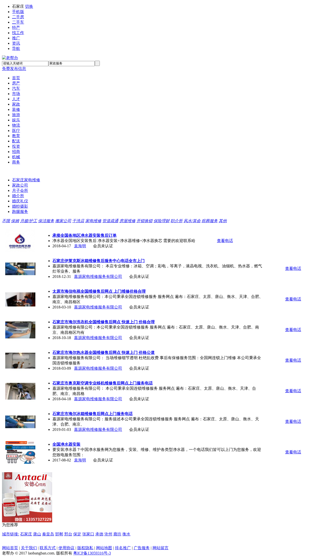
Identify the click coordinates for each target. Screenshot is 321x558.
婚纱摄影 (20, 206)
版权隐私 (85, 548)
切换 (29, 6)
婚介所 (18, 196)
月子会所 (20, 190)
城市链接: (10, 534)
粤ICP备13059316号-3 (92, 553)
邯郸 (59, 534)
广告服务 (142, 548)
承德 (99, 534)
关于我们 (29, 548)
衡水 (126, 534)
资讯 (16, 43)
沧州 (108, 534)
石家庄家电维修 (26, 180)
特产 (16, 27)
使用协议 (66, 548)
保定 (77, 534)
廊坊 (117, 534)
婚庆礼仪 (20, 201)
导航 (16, 48)
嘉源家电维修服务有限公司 (98, 276)
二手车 (18, 22)
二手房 (18, 17)
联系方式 (48, 548)
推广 (16, 38)
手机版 (18, 12)
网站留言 (160, 548)
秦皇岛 (48, 534)
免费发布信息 (14, 68)
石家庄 (26, 534)
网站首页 (10, 548)
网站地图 (104, 548)
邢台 (68, 534)
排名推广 (123, 548)
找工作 (18, 33)
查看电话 (225, 240)
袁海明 (80, 246)
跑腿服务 (20, 211)
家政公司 (20, 185)
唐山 (37, 534)
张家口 (88, 534)
